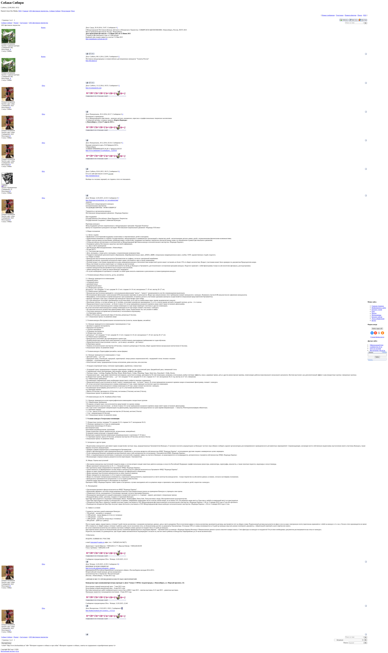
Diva (43, 85)
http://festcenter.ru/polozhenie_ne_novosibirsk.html (102, 200)
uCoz (17, 651)
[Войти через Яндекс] (375, 332)
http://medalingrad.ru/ (92, 176)
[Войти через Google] (379, 333)
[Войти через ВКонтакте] (372, 332)
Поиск (360, 15)
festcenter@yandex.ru (97, 542)
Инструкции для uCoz (377, 350)
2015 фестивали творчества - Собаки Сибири (44, 11)
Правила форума (350, 15)
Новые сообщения (328, 15)
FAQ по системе (375, 348)
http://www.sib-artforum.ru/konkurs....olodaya (100, 568)
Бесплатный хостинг (8, 651)
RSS (20, 11)
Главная (25, 11)
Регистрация (66, 11)
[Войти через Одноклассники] (382, 332)
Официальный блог (376, 345)
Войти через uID (377, 328)
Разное (16, 23)
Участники (339, 15)
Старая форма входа (377, 337)
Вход (73, 11)
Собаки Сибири (6, 23)
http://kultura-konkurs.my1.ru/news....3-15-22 (100, 610)
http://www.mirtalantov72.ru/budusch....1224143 (101, 150)
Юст (43, 171)
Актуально (23, 23)
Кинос (43, 27)
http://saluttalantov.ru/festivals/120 (96, 39)
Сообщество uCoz (376, 347)
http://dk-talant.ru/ (91, 61)
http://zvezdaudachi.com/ (94, 88)
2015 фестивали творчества (38, 23)
